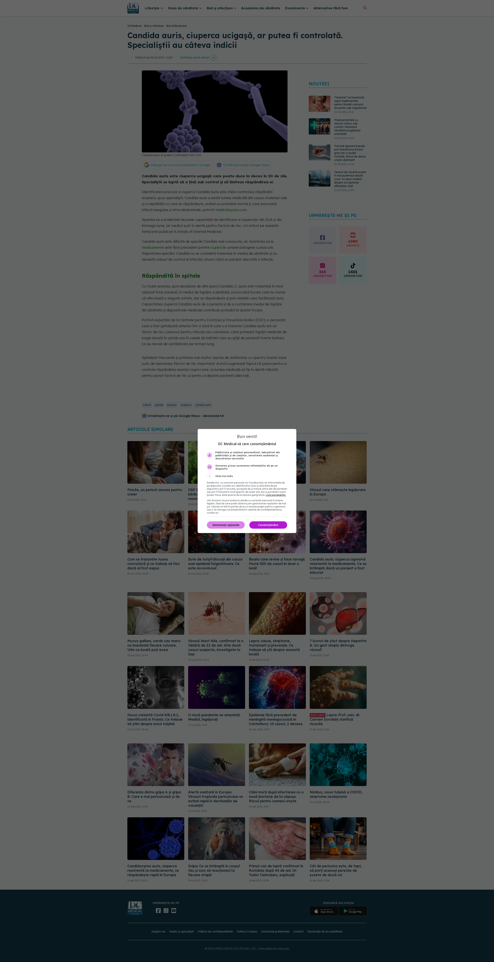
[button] (247, 476)
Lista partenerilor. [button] (276, 495)
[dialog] (247, 481)
